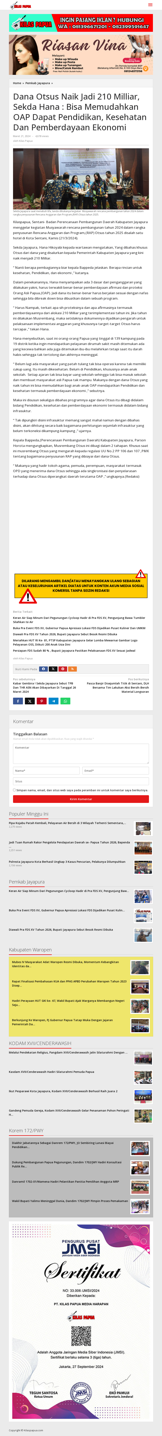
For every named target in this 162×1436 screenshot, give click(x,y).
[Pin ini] (42, 701)
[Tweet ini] (30, 701)
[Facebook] (43, 669)
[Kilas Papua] (21, 5)
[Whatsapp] (65, 701)
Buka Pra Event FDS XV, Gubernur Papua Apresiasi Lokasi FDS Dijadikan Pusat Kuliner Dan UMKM (79, 628)
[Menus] (150, 5)
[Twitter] (53, 669)
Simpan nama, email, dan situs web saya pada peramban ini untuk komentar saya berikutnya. (82, 790)
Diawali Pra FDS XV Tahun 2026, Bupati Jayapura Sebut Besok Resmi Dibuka (65, 634)
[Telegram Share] (53, 701)
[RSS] (72, 669)
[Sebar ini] (18, 701)
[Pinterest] (62, 669)
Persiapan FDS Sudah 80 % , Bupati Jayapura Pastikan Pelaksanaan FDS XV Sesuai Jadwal (74, 650)
